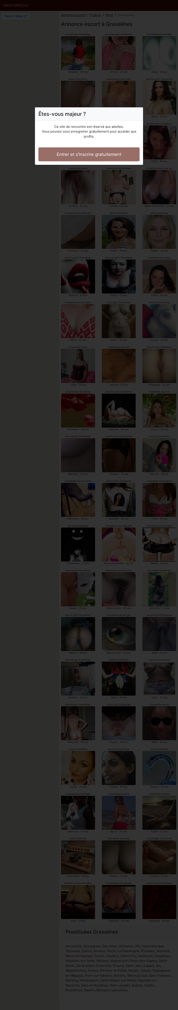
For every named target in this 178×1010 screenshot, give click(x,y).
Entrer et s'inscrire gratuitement (89, 154)
